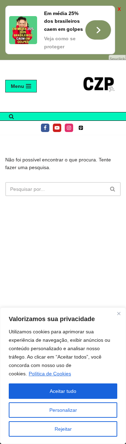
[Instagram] (69, 128)
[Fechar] (118, 313)
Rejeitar (63, 429)
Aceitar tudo (63, 391)
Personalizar (63, 410)
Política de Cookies (50, 373)
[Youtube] (57, 128)
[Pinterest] (81, 128)
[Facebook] (45, 128)
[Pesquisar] (11, 116)
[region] (63, 375)
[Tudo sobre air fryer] (100, 86)
